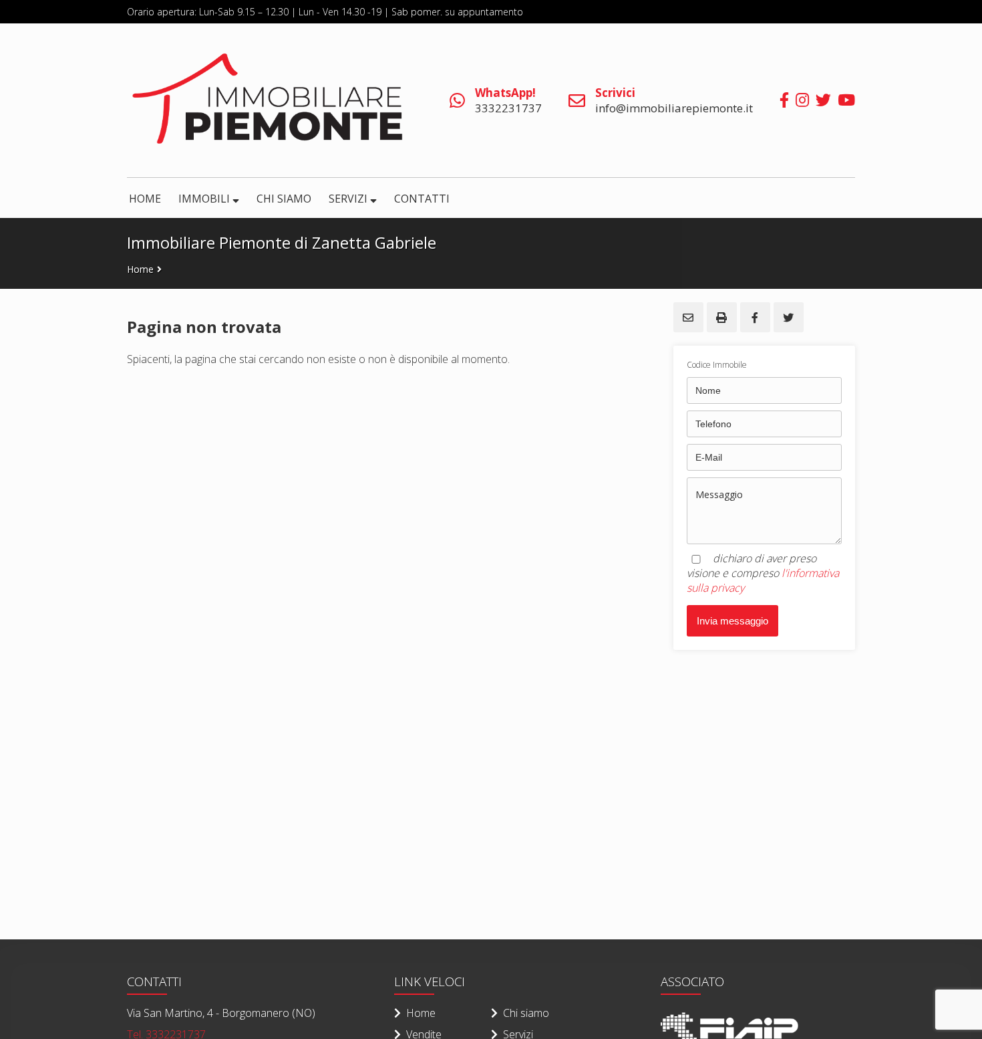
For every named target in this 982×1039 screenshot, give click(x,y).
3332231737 (508, 100)
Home (140, 269)
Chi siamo (526, 1013)
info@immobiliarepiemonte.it (674, 100)
